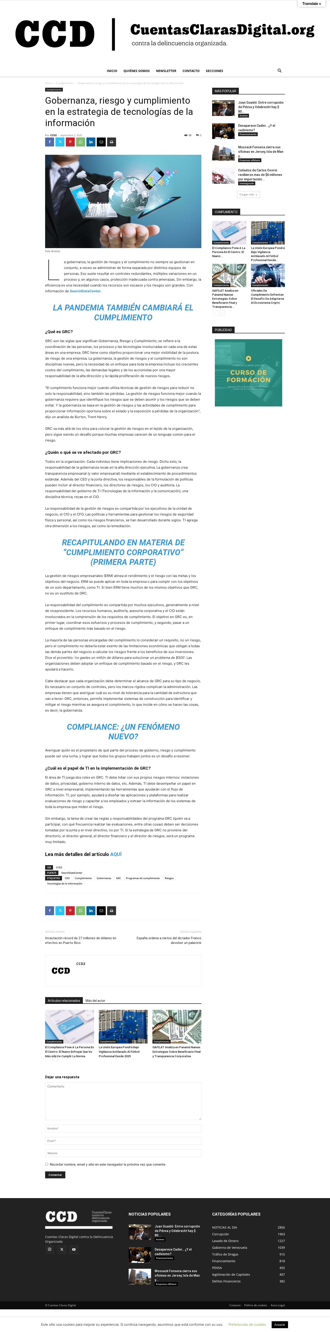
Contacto (235, 1305)
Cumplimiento (64, 83)
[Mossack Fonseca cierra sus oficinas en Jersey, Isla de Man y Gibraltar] (223, 153)
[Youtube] (73, 1249)
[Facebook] (49, 142)
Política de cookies (255, 1305)
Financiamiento (248, 134)
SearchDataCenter (85, 291)
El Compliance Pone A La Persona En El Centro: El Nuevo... (228, 252)
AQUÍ (116, 854)
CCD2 (53, 135)
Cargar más (247, 194)
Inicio (48, 83)
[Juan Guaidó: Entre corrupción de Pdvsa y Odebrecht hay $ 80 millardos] (223, 108)
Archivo (244, 115)
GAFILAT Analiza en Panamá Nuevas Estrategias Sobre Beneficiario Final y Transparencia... (225, 298)
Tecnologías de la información (64, 883)
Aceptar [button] (279, 1324)
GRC (118, 878)
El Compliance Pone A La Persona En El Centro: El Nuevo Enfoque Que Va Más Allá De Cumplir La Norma (69, 1052)
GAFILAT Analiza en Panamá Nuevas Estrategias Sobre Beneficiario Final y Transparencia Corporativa (176, 1052)
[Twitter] (59, 142)
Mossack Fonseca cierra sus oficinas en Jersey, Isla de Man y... (260, 151)
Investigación (247, 183)
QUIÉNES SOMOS (136, 71)
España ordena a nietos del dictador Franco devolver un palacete (169, 940)
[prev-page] (48, 1058)
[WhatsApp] (80, 142)
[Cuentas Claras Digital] (165, 33)
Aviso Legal (278, 1305)
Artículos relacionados (64, 1000)
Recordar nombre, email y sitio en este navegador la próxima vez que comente (107, 1164)
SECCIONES (214, 71)
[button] (279, 71)
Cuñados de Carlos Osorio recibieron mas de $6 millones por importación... (260, 174)
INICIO (112, 71)
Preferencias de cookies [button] (247, 1324)
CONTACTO (191, 71)
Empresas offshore (250, 160)
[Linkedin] (90, 142)
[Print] (111, 142)
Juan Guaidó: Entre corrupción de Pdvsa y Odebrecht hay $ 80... (261, 107)
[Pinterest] (70, 142)
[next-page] (55, 1058)
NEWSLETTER (166, 71)
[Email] (101, 142)
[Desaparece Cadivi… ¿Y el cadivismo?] (223, 131)
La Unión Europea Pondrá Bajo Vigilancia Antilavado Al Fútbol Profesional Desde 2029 (119, 1052)
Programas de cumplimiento (143, 878)
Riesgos (169, 878)
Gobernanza (104, 878)
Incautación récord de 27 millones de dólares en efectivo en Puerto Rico (80, 940)
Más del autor (95, 1000)
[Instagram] (49, 1249)
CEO (67, 878)
